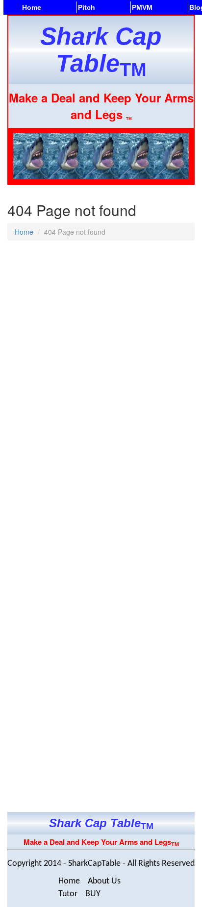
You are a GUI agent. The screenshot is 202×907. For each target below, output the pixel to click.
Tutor (67, 894)
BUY (93, 894)
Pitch (86, 7)
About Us (104, 881)
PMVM (142, 7)
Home (31, 7)
